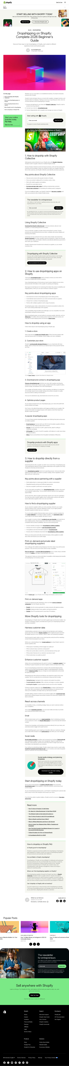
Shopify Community (44, 1024)
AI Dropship (29, 431)
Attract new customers (32, 188)
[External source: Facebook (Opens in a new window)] (4, 1063)
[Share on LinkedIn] (64, 901)
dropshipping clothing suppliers (51, 525)
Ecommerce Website (44, 1047)
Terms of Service (21, 1057)
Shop (25, 1042)
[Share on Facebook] (57, 901)
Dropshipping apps (36, 277)
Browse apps (32, 450)
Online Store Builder (44, 1042)
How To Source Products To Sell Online (39, 808)
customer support (58, 663)
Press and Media (28, 1022)
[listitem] (34, 931)
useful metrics (45, 731)
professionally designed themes (38, 344)
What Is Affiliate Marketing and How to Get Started (42, 821)
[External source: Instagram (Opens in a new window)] (16, 1063)
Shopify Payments (29, 238)
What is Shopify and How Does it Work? (39, 819)
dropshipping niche (49, 489)
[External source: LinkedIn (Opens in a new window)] (23, 1063)
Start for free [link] (58, 120)
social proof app (60, 693)
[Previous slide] (30, 944)
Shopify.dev (58, 1014)
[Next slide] (38, 944)
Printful (28, 609)
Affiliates (26, 1026)
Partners (26, 1024)
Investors (26, 1019)
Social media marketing (31, 739)
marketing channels (36, 709)
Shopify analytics (43, 632)
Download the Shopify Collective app (34, 226)
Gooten (28, 611)
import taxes (52, 318)
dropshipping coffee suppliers (56, 531)
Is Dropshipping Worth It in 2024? (37, 835)
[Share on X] (61, 901)
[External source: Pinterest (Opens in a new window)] (27, 1063)
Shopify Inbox (46, 687)
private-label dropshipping (43, 551)
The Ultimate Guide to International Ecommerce (41, 814)
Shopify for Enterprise (29, 1047)
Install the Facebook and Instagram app (35, 748)
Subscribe (58, 208)
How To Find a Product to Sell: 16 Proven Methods (41, 816)
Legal (25, 1029)
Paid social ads (61, 739)
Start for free (59, 2)
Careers (26, 1017)
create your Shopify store (41, 334)
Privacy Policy (59, 972)
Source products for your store (37, 263)
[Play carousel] (34, 944)
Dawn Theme (32, 375)
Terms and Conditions (49, 972)
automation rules (58, 514)
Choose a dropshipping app (32, 383)
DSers (28, 434)
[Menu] (65, 2)
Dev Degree (58, 1019)
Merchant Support (44, 1014)
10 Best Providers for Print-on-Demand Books (40, 832)
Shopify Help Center (44, 1017)
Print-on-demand (29, 551)
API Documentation (59, 1017)
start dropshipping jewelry (49, 527)
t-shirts (32, 553)
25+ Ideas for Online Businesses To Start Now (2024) (42, 811)
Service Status (27, 1031)
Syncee (28, 427)
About (25, 1014)
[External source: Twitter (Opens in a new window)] (8, 1063)
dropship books (53, 529)
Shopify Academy (43, 1022)
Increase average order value (34, 186)
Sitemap (40, 1057)
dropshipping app (42, 108)
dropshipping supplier (33, 471)
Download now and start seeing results (51, 771)
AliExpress (28, 317)
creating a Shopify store (46, 784)
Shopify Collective (51, 104)
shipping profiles (33, 671)
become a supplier (56, 191)
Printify (28, 607)
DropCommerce (30, 424)
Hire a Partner (42, 1019)
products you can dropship (49, 519)
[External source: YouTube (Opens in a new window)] (12, 1063)
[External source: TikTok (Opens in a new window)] (19, 1063)
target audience (46, 642)
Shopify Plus (27, 1044)
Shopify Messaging (45, 720)
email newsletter (46, 719)
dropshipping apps (30, 786)
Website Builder (43, 1044)
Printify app (31, 594)
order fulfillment (31, 514)
